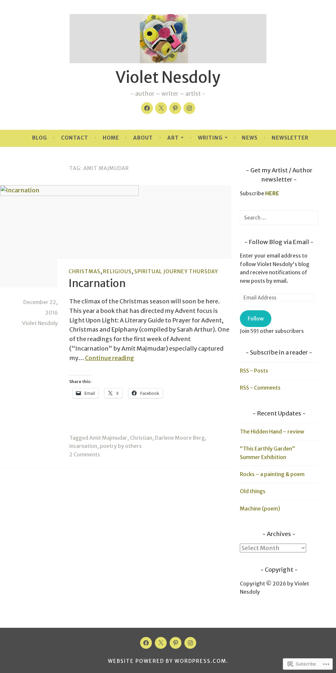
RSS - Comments (260, 387)
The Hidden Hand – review (272, 431)
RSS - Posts (254, 370)
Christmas (84, 271)
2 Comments (84, 454)
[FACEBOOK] (146, 643)
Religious (117, 271)
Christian (141, 437)
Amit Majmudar (108, 437)
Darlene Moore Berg (180, 437)
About (143, 138)
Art (173, 138)
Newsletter (290, 138)
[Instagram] (189, 108)
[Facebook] (147, 108)
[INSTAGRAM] (190, 643)
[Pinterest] (175, 108)
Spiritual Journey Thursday (176, 271)
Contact (74, 138)
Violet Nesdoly (168, 77)
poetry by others (121, 446)
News (250, 138)
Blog (39, 138)
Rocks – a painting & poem (272, 474)
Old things (252, 491)
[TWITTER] (161, 643)
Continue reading (109, 358)
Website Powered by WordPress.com (167, 661)
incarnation (83, 446)
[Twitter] (161, 108)
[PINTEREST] (175, 643)
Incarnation (97, 283)
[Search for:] (279, 217)
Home (111, 138)
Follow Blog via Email (279, 242)
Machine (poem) (260, 508)
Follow (256, 318)
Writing (210, 138)
